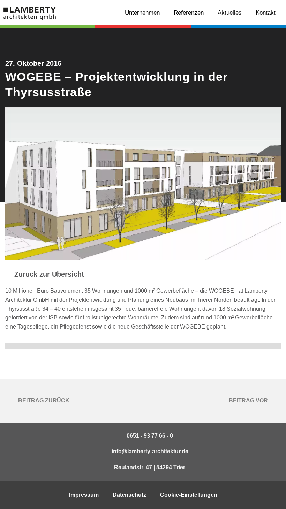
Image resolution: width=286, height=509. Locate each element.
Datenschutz (129, 495)
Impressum (84, 495)
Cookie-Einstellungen (188, 495)
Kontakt (266, 12)
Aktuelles (230, 12)
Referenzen (189, 12)
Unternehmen (142, 12)
